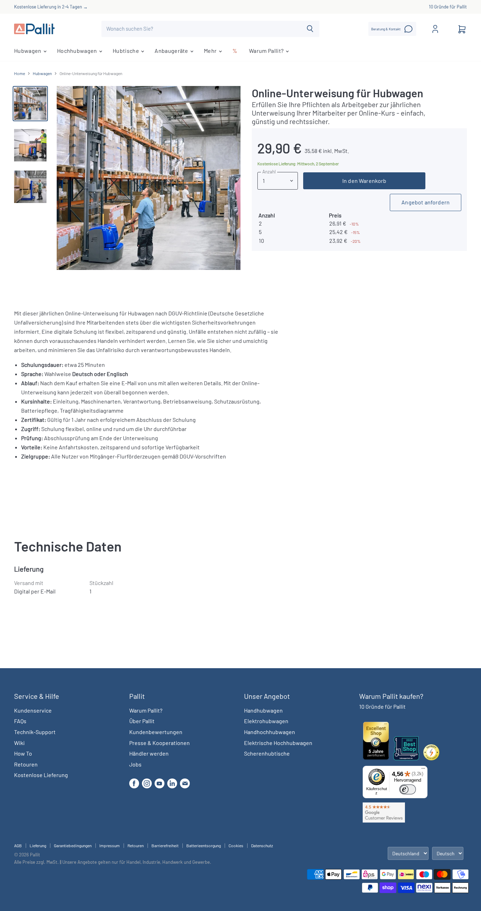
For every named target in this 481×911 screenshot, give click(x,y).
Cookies (236, 845)
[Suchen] (310, 29)
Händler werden (149, 753)
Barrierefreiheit (165, 845)
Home (19, 73)
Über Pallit (142, 721)
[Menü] (423, 770)
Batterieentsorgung (203, 845)
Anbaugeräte (172, 50)
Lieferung (38, 845)
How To (23, 753)
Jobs (135, 764)
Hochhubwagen (77, 50)
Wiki (19, 742)
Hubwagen (28, 50)
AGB (18, 845)
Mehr (211, 50)
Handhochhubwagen (269, 731)
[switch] (407, 789)
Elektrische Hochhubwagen (278, 742)
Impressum (109, 845)
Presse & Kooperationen (159, 742)
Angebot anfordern (425, 202)
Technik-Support (35, 731)
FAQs (20, 721)
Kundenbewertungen (155, 731)
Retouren (26, 764)
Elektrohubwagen (266, 721)
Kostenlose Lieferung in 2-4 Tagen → (51, 7)
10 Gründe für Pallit (448, 7)
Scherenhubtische (267, 753)
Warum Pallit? (267, 50)
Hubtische (126, 50)
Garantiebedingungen (73, 845)
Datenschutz (262, 845)
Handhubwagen (263, 710)
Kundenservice (33, 710)
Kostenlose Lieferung (41, 774)
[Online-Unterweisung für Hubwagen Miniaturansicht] (30, 104)
